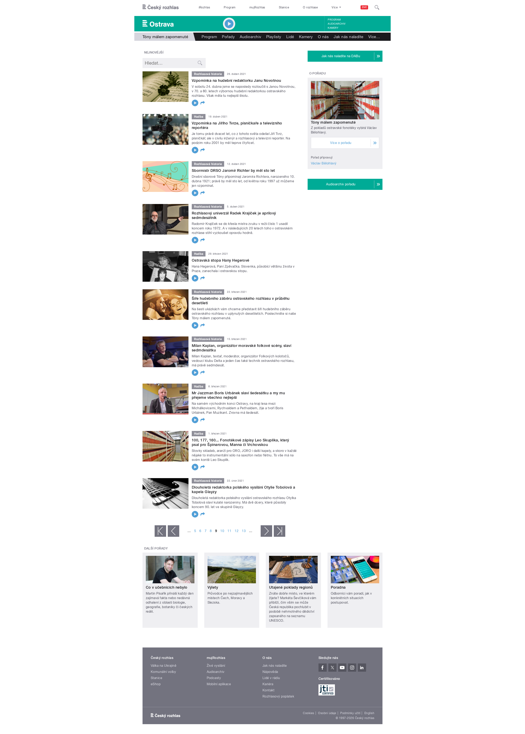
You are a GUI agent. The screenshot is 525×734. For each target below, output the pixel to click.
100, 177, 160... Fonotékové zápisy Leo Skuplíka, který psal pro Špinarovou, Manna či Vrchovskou (240, 442)
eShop (156, 684)
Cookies (308, 713)
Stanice (284, 7)
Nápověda (270, 672)
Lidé (290, 36)
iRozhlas (204, 7)
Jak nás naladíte (348, 36)
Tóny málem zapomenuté (333, 122)
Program (229, 7)
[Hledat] (376, 7)
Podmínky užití (350, 713)
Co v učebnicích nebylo (166, 587)
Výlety (213, 587)
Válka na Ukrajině (163, 666)
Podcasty (214, 678)
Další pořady (156, 548)
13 (244, 531)
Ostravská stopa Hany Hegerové (220, 260)
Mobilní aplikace (219, 684)
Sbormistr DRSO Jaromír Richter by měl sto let (233, 170)
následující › (266, 531)
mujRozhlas (257, 7)
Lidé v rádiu (271, 678)
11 (229, 531)
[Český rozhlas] (161, 7)
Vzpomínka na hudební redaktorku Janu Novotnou (236, 80)
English (369, 713)
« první (160, 531)
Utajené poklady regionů (291, 587)
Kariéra (267, 684)
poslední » (279, 531)
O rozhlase (310, 7)
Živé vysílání (216, 666)
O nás (323, 36)
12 (237, 531)
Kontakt (268, 690)
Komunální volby (163, 672)
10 (222, 531)
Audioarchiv (336, 23)
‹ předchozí (173, 531)
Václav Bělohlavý (324, 163)
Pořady (228, 36)
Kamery (333, 27)
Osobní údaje (327, 713)
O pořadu (317, 73)
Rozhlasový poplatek (278, 696)
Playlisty (273, 36)
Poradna (338, 587)
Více (374, 36)
